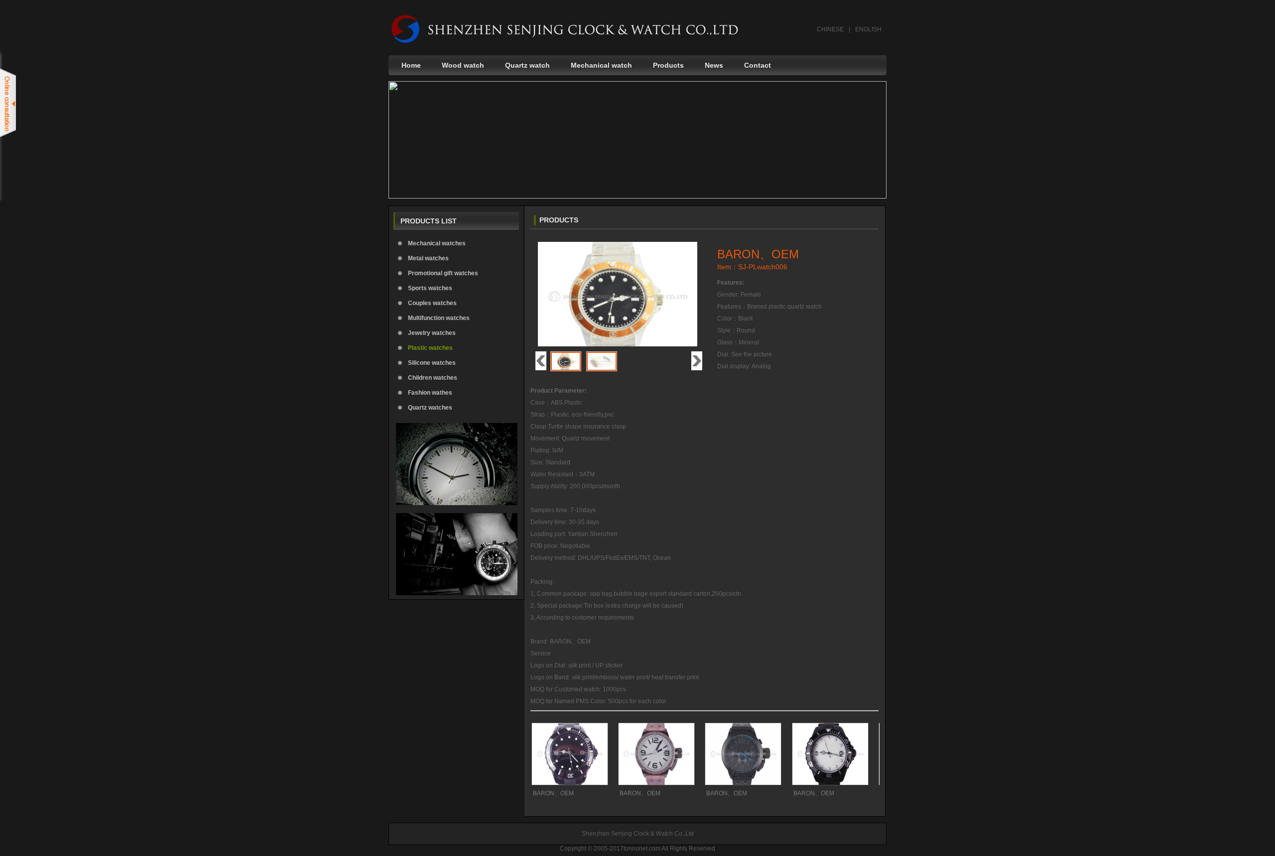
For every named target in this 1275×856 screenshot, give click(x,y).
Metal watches (428, 258)
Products (668, 65)
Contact (757, 65)
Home (411, 65)
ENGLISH (868, 29)
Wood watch (463, 65)
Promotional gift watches (443, 273)
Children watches (432, 377)
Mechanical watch (601, 65)
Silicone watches (432, 362)
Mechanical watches (437, 243)
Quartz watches (430, 407)
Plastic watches (430, 347)
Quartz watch (527, 65)
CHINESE (830, 29)
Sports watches (430, 288)
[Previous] (540, 360)
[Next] (696, 360)
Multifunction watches (439, 318)
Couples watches (432, 303)
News (714, 65)
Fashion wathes (430, 392)
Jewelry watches (432, 332)
